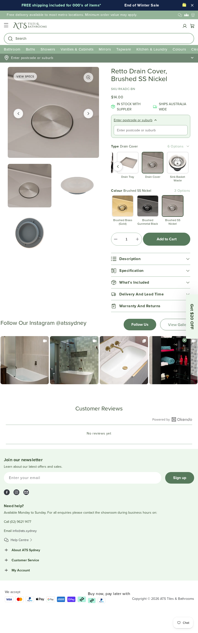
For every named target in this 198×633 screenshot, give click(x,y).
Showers (48, 49)
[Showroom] (193, 15)
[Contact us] (180, 15)
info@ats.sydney (25, 530)
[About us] (186, 15)
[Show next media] (88, 113)
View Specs (25, 76)
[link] (24, 360)
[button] (6, 26)
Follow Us (139, 324)
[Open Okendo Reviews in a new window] (172, 419)
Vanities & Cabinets (77, 49)
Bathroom (12, 49)
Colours (179, 49)
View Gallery (179, 324)
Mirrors (105, 49)
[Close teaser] (184, 340)
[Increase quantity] (137, 239)
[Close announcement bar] (192, 5)
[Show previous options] (118, 166)
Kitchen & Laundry (151, 49)
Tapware (123, 49)
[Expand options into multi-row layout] (187, 146)
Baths (30, 49)
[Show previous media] (18, 113)
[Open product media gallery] (88, 77)
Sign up (179, 477)
